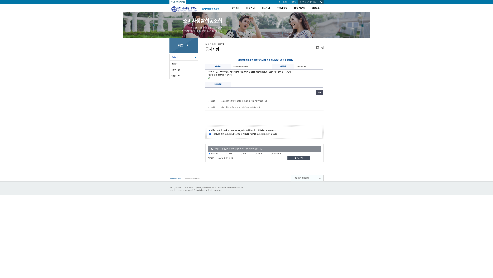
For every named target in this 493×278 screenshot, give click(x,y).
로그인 (285, 2)
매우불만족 (277, 153)
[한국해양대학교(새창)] (184, 8)
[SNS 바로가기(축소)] (322, 47)
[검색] (322, 2)
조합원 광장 (282, 8)
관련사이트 (175, 76)
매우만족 (214, 153)
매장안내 (250, 8)
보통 (244, 153)
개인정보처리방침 (175, 178)
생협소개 (235, 8)
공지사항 (174, 57)
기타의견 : (211, 158)
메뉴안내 (266, 8)
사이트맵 (293, 2)
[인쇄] (317, 47)
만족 (230, 153)
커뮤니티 (316, 8)
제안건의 (174, 64)
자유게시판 (175, 70)
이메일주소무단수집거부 (192, 178)
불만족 (260, 153)
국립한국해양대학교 (178, 2)
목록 (319, 93)
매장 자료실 (299, 8)
